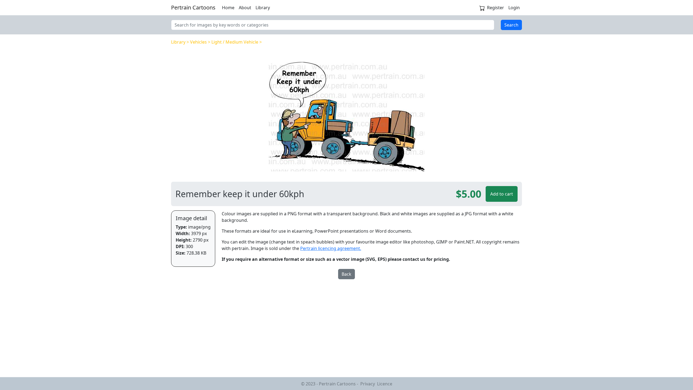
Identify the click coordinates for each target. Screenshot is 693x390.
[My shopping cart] (482, 7)
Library (263, 8)
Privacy (367, 384)
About (245, 8)
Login (514, 8)
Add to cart (501, 194)
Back (346, 274)
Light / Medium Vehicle (234, 42)
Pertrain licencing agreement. (330, 248)
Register (495, 8)
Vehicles (198, 42)
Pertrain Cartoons (193, 7)
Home (228, 8)
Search (511, 25)
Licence (384, 384)
